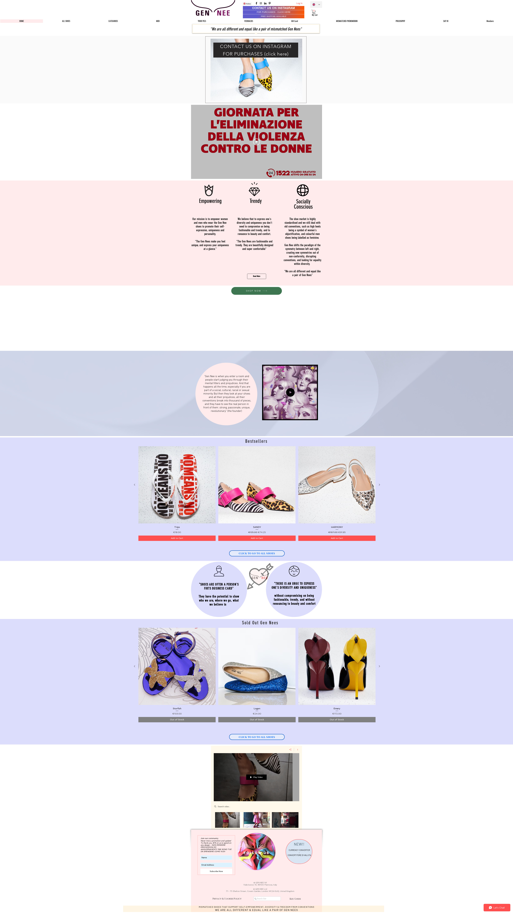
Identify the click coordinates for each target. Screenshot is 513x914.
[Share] (290, 749)
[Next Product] (379, 484)
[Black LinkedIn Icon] (265, 3)
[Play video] (256, 142)
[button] (113, 21)
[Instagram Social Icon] (261, 3)
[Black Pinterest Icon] (269, 3)
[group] (257, 493)
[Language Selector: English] (316, 4)
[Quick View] (177, 484)
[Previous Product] (134, 484)
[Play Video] (228, 820)
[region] (255, 69)
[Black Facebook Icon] (256, 3)
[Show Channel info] (296, 749)
